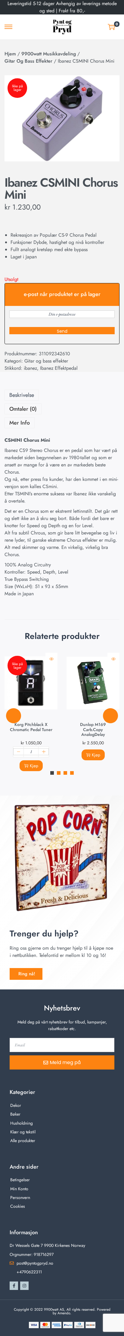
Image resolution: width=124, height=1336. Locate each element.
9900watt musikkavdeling (48, 53)
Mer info (19, 423)
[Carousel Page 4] (72, 773)
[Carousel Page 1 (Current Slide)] (52, 773)
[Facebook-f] (14, 1286)
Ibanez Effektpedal (59, 368)
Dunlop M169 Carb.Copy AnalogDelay (93, 729)
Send (62, 331)
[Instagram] (24, 1286)
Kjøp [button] (96, 755)
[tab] (62, 395)
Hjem (10, 53)
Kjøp (34, 766)
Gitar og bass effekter (28, 61)
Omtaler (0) (23, 409)
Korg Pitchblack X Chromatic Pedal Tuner (31, 726)
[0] (111, 26)
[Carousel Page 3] (65, 773)
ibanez (30, 368)
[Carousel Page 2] (58, 773)
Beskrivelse (21, 395)
